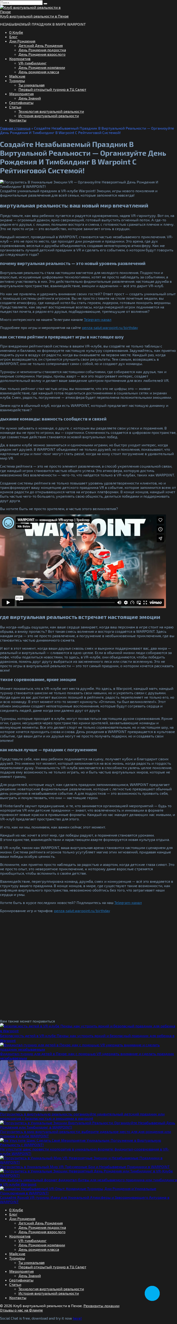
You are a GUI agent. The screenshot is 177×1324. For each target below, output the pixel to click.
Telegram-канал (97, 319)
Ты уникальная (31, 85)
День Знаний (29, 98)
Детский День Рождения (40, 45)
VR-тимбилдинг (32, 63)
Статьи (15, 107)
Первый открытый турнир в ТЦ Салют (52, 89)
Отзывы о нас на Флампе (21, 1310)
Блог (13, 36)
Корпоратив (19, 58)
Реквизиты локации (101, 1305)
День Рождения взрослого (41, 54)
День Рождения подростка (42, 50)
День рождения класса (38, 72)
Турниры (17, 80)
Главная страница (15, 128)
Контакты (17, 120)
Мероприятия (21, 93)
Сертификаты (21, 102)
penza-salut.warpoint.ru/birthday (110, 327)
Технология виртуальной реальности (51, 111)
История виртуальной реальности (48, 115)
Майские (17, 76)
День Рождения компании (41, 67)
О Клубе (16, 32)
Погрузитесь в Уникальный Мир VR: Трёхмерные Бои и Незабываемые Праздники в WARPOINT (85, 1166)
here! (77, 1318)
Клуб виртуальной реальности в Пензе (34, 16)
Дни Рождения (22, 41)
